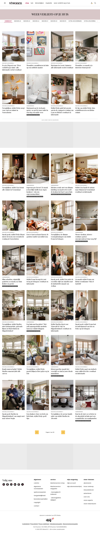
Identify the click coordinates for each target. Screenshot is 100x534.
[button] (43, 524)
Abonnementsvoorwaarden (70, 524)
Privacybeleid (34, 524)
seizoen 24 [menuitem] (17, 21)
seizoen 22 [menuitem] (36, 21)
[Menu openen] (5, 3)
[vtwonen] (15, 3)
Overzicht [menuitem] (8, 21)
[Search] (95, 3)
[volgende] (63, 432)
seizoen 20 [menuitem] (54, 21)
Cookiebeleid (26, 524)
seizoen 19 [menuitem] (63, 21)
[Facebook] (7, 484)
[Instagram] (11, 484)
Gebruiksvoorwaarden (56, 524)
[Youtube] (15, 484)
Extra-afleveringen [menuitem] (75, 21)
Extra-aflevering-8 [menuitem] (90, 21)
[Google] (3, 484)
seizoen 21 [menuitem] (45, 21)
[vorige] (37, 432)
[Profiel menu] (92, 3)
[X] (22, 484)
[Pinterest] (19, 484)
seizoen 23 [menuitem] (26, 21)
